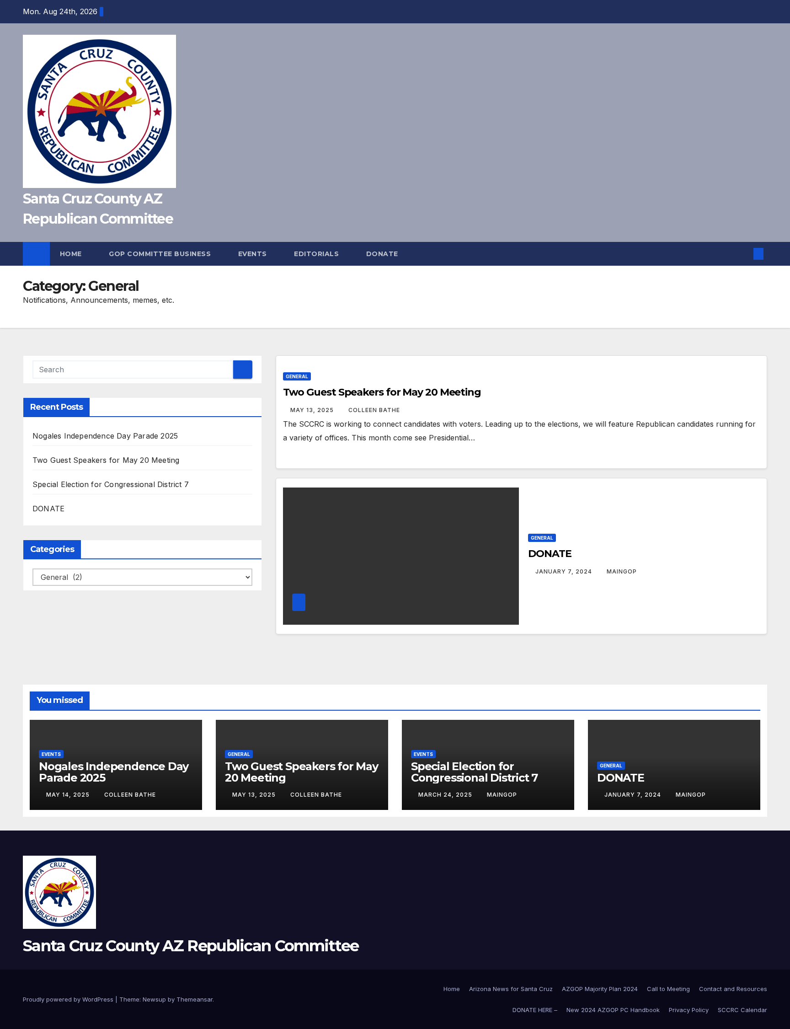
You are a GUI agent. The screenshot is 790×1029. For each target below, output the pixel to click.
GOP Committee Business (161, 254)
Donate (383, 254)
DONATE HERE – (534, 1009)
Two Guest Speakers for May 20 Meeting (105, 460)
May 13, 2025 (313, 410)
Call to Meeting (668, 988)
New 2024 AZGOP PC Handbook (613, 1009)
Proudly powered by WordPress (69, 999)
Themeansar (194, 999)
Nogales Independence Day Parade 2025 (105, 435)
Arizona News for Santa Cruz (511, 988)
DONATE (48, 508)
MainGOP (622, 571)
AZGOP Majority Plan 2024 (600, 988)
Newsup (154, 999)
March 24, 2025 (446, 794)
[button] (743, 253)
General (297, 376)
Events (253, 254)
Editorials (317, 254)
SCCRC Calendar (742, 1009)
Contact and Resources (733, 988)
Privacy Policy (689, 1009)
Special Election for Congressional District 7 (110, 484)
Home (72, 254)
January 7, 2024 (564, 571)
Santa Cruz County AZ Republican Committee (190, 945)
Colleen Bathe (374, 410)
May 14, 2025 (68, 794)
